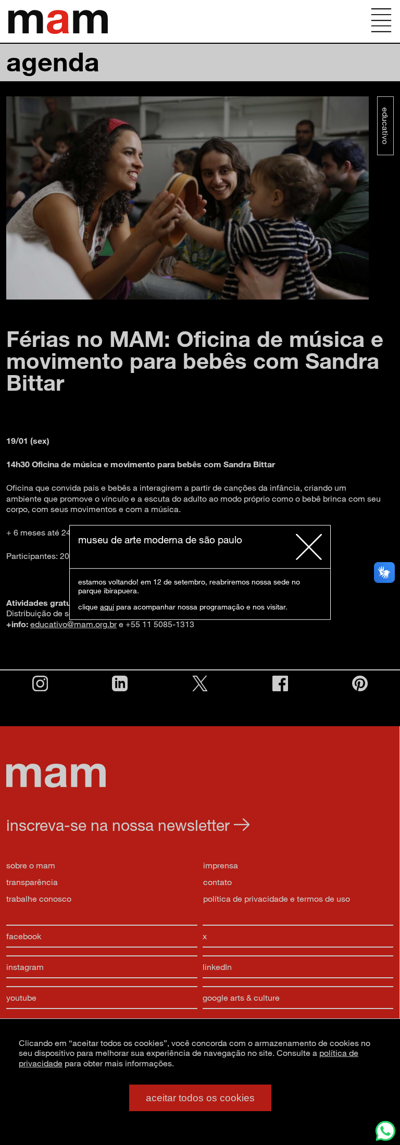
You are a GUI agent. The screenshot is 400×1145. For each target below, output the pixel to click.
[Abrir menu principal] (381, 21)
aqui (107, 606)
